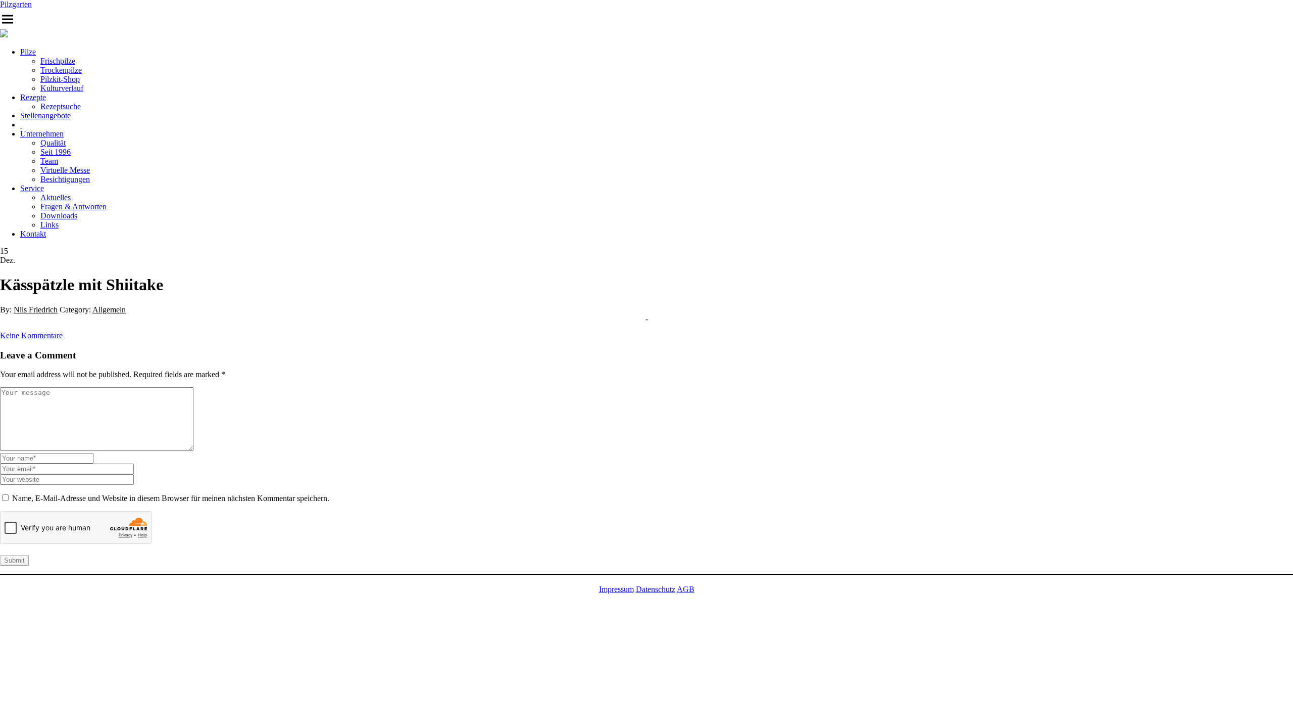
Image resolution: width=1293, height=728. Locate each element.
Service (32, 188)
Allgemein (109, 309)
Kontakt (33, 234)
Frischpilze (57, 61)
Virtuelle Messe (65, 170)
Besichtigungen (65, 179)
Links (49, 224)
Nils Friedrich (36, 309)
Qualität (53, 143)
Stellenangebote (45, 115)
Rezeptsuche (60, 106)
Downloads (58, 215)
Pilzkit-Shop (60, 79)
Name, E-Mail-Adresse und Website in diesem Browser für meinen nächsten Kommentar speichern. (170, 498)
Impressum (616, 589)
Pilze (28, 52)
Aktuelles (55, 197)
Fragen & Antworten (73, 206)
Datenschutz (655, 589)
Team (49, 161)
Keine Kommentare (31, 335)
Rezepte (33, 97)
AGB (685, 589)
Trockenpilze (61, 70)
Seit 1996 (55, 152)
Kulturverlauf (61, 88)
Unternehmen (42, 133)
